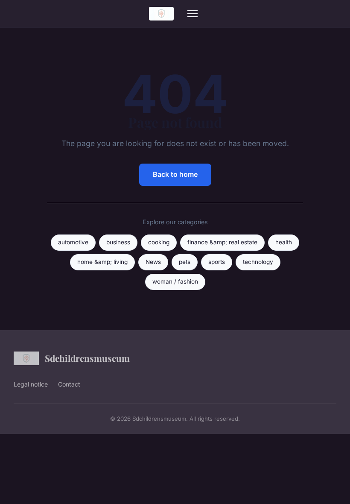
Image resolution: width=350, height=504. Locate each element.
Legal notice (31, 384)
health (283, 242)
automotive (73, 242)
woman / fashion (175, 281)
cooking (158, 242)
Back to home (175, 174)
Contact (69, 384)
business (118, 242)
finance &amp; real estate (222, 242)
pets (184, 261)
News (153, 261)
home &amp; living (102, 261)
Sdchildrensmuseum (87, 358)
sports (216, 261)
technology (258, 261)
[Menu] (192, 14)
